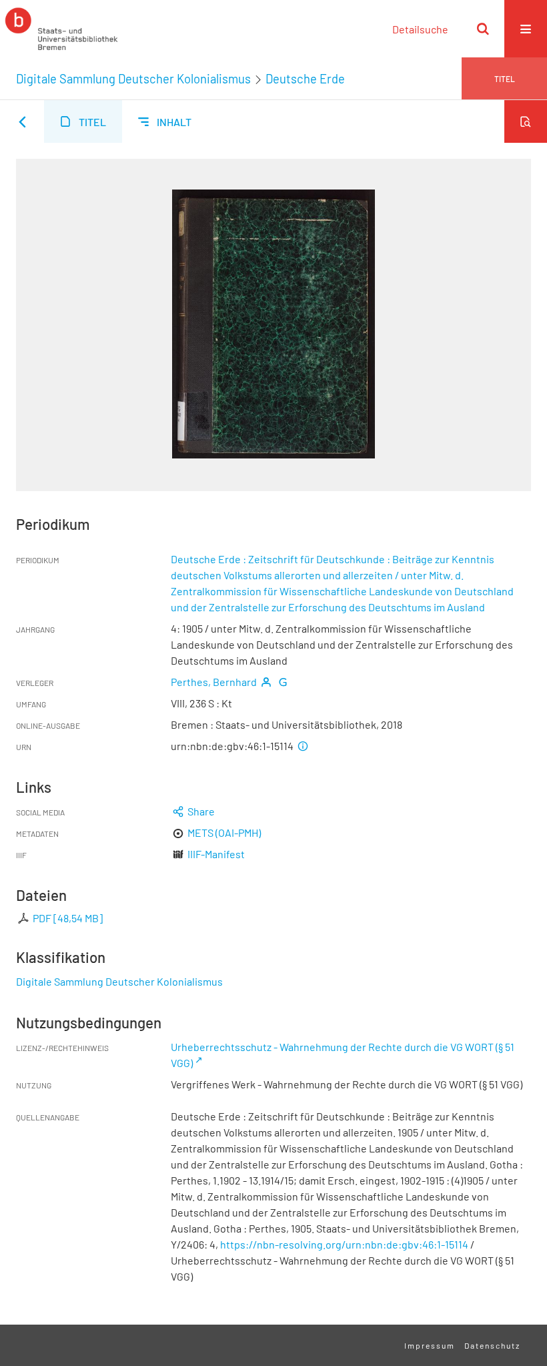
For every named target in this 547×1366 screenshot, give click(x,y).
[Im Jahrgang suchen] (525, 121)
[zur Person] (266, 681)
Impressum (429, 1345)
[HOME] (61, 28)
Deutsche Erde (305, 78)
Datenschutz (492, 1345)
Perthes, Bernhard (214, 681)
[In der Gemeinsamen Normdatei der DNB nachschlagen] (283, 681)
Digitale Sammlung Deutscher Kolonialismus (133, 78)
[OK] (483, 28)
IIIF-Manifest (216, 853)
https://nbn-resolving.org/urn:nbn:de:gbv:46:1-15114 (344, 1244)
